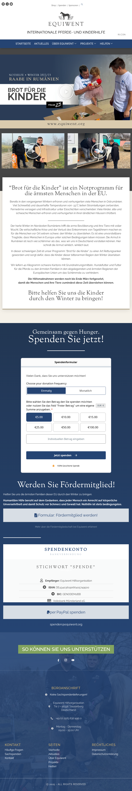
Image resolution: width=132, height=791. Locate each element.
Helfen (105, 43)
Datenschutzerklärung (105, 754)
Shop (53, 5)
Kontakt (9, 758)
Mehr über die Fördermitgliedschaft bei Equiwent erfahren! (66, 527)
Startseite (23, 43)
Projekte (86, 43)
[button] (82, 4)
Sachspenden (13, 754)
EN (124, 35)
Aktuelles (41, 43)
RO (119, 35)
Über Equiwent (63, 43)
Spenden (62, 5)
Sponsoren (74, 5)
